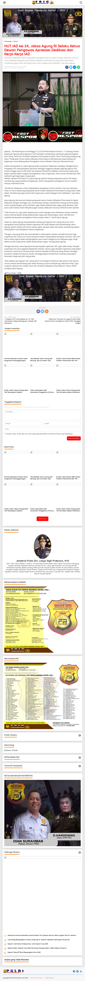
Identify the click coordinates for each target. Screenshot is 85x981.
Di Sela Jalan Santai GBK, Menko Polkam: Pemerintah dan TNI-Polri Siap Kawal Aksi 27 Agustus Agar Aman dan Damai (68, 359)
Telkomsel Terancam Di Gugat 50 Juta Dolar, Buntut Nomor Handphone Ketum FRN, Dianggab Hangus (63, 320)
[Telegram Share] (74, 67)
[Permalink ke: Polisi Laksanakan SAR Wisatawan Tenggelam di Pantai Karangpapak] (42, 376)
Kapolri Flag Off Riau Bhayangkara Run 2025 (24, 952)
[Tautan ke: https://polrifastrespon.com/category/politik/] (79, 735)
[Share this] (67, 67)
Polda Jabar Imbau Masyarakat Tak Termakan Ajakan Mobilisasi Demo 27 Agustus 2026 (68, 391)
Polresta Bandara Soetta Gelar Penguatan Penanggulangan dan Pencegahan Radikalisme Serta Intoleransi (16, 359)
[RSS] (46, 311)
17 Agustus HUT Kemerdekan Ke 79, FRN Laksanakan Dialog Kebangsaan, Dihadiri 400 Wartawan (20, 320)
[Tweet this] (70, 67)
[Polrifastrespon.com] (43, 2)
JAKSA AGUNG (12, 68)
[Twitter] (42, 311)
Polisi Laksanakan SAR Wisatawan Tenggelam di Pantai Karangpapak (42, 391)
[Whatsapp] (78, 67)
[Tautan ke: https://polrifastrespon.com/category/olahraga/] (79, 852)
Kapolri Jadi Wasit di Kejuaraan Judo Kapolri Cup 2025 (28, 944)
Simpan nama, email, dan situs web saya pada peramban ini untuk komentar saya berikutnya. (39, 434)
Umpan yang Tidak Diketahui (16, 960)
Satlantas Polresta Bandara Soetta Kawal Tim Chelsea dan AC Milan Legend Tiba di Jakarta (42, 935)
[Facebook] (38, 311)
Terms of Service (36, 978)
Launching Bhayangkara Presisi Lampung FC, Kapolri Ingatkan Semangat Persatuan (39, 939)
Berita (6, 68)
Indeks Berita (49, 978)
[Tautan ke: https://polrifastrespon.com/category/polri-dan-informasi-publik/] (79, 766)
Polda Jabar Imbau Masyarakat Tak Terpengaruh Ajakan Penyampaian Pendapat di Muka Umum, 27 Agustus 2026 (16, 391)
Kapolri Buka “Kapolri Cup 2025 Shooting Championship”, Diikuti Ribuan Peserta (37, 948)
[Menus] (4, 2)
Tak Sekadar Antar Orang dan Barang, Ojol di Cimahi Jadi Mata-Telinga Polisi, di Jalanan (41, 359)
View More (42, 519)
